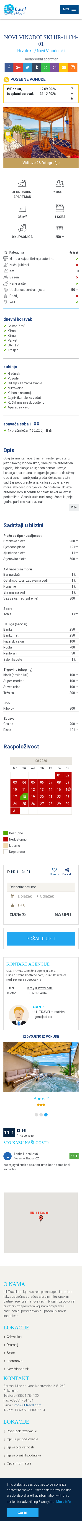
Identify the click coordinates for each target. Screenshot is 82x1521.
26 (33, 804)
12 (33, 789)
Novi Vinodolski (18, 1369)
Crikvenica (14, 1337)
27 (42, 804)
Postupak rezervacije (22, 1431)
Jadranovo (15, 1361)
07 (50, 782)
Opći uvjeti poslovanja (22, 1439)
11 (24, 789)
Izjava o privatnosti (20, 1447)
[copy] (72, 67)
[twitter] (27, 67)
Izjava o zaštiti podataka (24, 1455)
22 (59, 797)
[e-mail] (63, 67)
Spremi (54, 874)
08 (59, 782)
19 (33, 797)
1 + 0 (21, 905)
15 (59, 789)
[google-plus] (18, 67)
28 (50, 804)
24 (15, 804)
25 (24, 804)
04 (24, 782)
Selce (11, 1353)
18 (24, 797)
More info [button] (63, 1502)
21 (50, 797)
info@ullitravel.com (40, 988)
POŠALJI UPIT (41, 938)
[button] (70, 789)
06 (42, 782)
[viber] (54, 67)
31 (15, 811)
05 (33, 782)
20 (42, 797)
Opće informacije (19, 1463)
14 (50, 789)
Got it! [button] (22, 1513)
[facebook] (9, 67)
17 (15, 797)
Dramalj (12, 1345)
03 (15, 782)
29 (59, 804)
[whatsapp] (45, 67)
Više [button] (74, 507)
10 (15, 789)
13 (42, 789)
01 (59, 775)
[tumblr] (36, 67)
